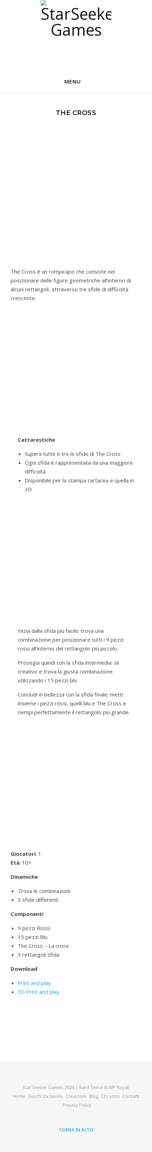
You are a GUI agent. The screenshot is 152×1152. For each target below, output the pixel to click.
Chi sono (110, 1096)
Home (19, 1096)
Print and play (34, 982)
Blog (93, 1096)
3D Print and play (38, 991)
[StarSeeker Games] (76, 35)
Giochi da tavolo (45, 1096)
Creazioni (76, 1096)
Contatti (131, 1096)
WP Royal (119, 1087)
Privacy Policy (77, 1105)
